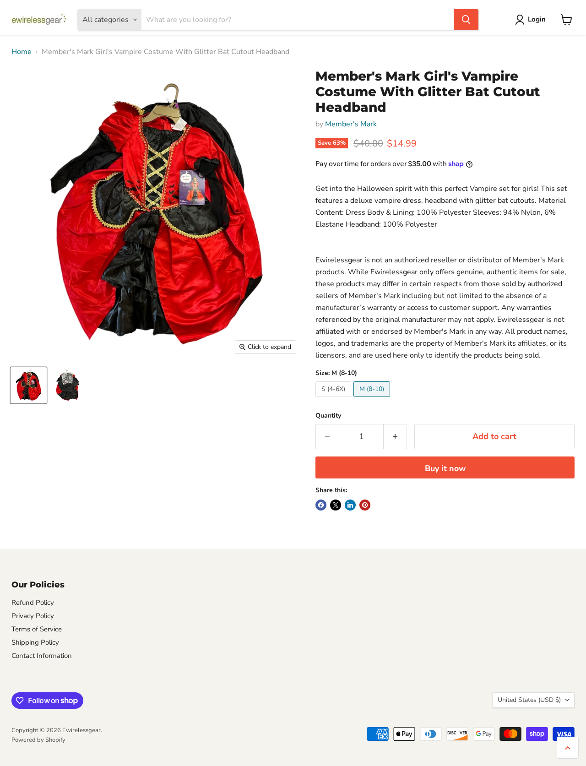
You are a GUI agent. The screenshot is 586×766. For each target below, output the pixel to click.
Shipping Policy (35, 642)
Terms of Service (36, 629)
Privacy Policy (32, 615)
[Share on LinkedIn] (350, 505)
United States (529, 699)
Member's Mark (351, 124)
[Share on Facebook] (320, 505)
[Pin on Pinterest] (364, 505)
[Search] (466, 19)
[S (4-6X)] (334, 399)
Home (21, 52)
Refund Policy (32, 602)
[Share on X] (335, 505)
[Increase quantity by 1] (395, 436)
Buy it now (445, 468)
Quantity (328, 415)
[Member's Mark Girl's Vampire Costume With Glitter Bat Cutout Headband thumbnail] (29, 385)
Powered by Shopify (38, 740)
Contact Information (41, 655)
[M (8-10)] (372, 399)
